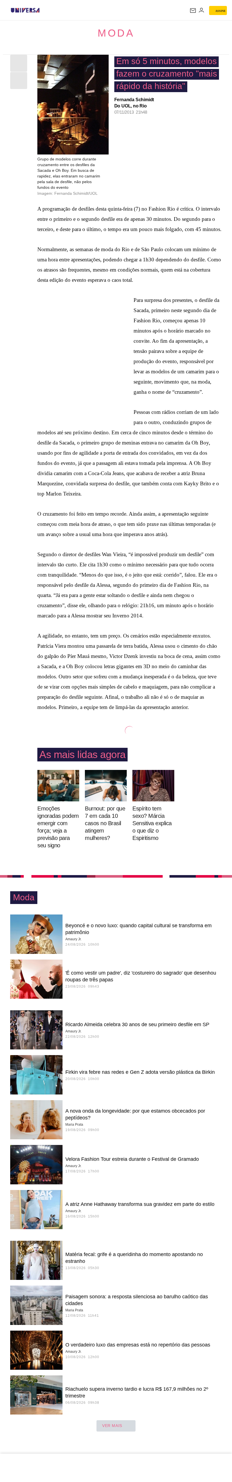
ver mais (112, 1425)
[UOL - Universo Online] (43, 10)
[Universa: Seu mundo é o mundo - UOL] (25, 10)
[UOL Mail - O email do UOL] (193, 10)
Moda (116, 33)
